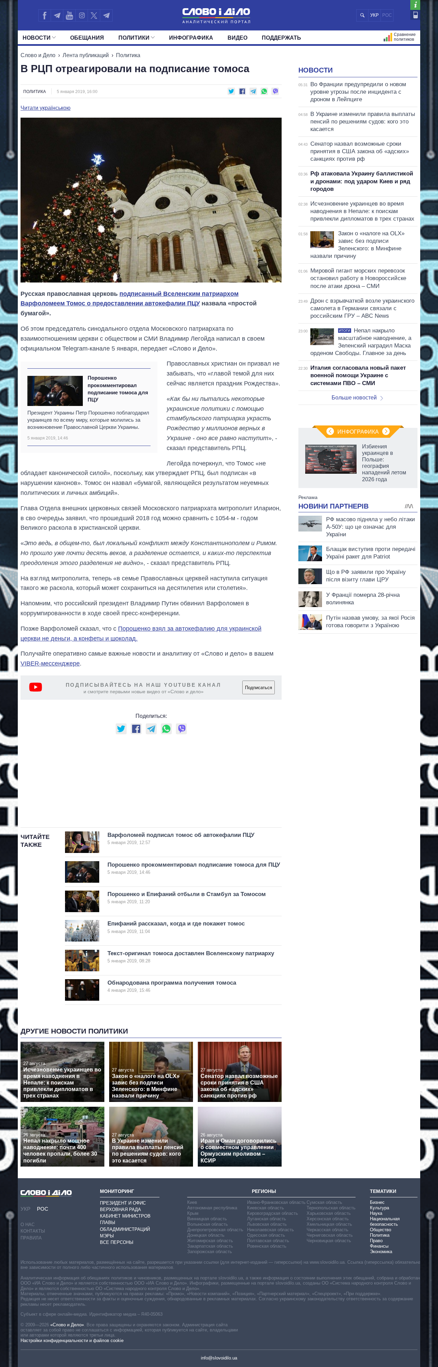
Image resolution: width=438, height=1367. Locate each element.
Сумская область (324, 1202)
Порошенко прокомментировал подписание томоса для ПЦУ (118, 389)
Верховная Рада (120, 1209)
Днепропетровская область (215, 1229)
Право (376, 1240)
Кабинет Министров (125, 1216)
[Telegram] (57, 15)
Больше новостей (354, 397)
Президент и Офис (123, 1203)
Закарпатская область (210, 1246)
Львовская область (267, 1224)
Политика (128, 55)
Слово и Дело (38, 55)
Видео (237, 38)
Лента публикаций (86, 55)
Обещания (87, 38)
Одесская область (266, 1235)
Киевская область (265, 1207)
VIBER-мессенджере (50, 663)
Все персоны (116, 1242)
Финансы (379, 1246)
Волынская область (207, 1224)
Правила (31, 1237)
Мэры (107, 1235)
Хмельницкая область (329, 1224)
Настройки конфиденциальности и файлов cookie (72, 1340)
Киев (192, 1202)
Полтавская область (268, 1240)
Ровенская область (266, 1246)
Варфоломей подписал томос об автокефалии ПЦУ (181, 838)
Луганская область (266, 1218)
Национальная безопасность (385, 1221)
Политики (134, 38)
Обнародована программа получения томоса (171, 986)
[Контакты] (415, 15)
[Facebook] (44, 15)
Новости (37, 38)
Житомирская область (210, 1240)
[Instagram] (81, 15)
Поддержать (281, 38)
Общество (380, 1229)
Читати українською (45, 108)
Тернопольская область (331, 1207)
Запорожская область (209, 1251)
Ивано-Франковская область (276, 1202)
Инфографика (191, 38)
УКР (374, 15)
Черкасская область (327, 1229)
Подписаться (258, 687)
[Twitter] (94, 15)
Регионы (264, 1191)
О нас (28, 1224)
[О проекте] (415, 5)
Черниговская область (330, 1235)
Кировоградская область (272, 1213)
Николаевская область (270, 1229)
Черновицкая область (329, 1240)
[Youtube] (69, 15)
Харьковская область (329, 1213)
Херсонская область (328, 1218)
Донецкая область (205, 1235)
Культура (379, 1207)
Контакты (33, 1231)
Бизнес (377, 1202)
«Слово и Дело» (67, 1324)
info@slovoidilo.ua (219, 1358)
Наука (376, 1213)
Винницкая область (207, 1218)
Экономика (381, 1251)
